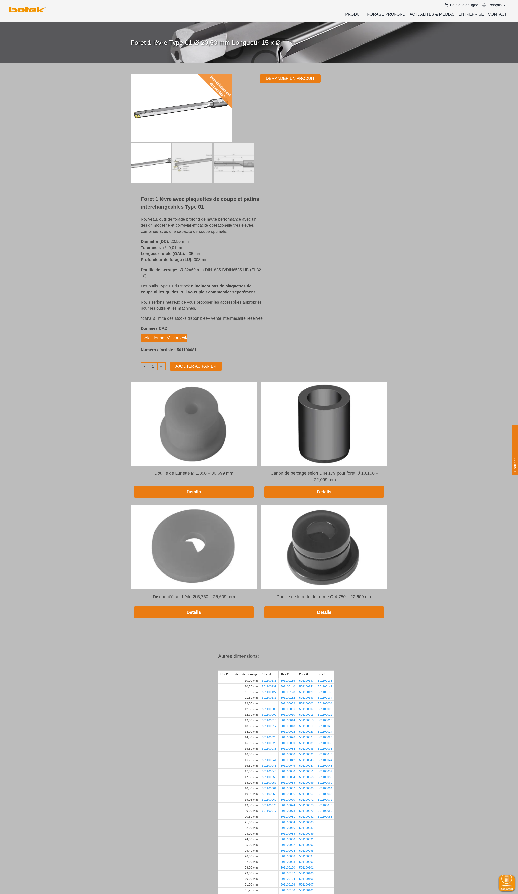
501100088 (288, 833)
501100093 (306, 844)
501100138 (325, 680)
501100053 (269, 777)
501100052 (325, 771)
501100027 (306, 737)
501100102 (288, 873)
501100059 (306, 782)
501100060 (325, 782)
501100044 (325, 760)
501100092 (288, 844)
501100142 (325, 686)
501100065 (269, 794)
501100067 (306, 794)
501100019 (306, 726)
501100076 (325, 805)
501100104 (288, 878)
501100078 (288, 811)
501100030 (288, 743)
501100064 (325, 788)
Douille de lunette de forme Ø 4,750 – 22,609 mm (324, 596)
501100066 (288, 794)
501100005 (269, 709)
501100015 (306, 720)
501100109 (306, 890)
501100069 (269, 799)
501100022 (288, 731)
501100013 (269, 720)
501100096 (288, 856)
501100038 (288, 754)
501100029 (269, 743)
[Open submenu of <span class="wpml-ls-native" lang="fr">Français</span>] (504, 5)
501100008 (325, 709)
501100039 (306, 754)
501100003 (306, 703)
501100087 (306, 827)
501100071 (306, 799)
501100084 (288, 822)
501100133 (306, 697)
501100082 (306, 816)
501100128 (288, 692)
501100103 (306, 873)
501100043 (306, 760)
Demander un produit (290, 78)
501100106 (288, 884)
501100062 (288, 788)
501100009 (269, 714)
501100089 (306, 833)
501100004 (325, 703)
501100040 (325, 754)
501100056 (325, 777)
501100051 (306, 771)
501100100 (288, 867)
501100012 (325, 714)
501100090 (288, 839)
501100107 (306, 884)
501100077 (269, 811)
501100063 (306, 788)
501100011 (306, 714)
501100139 (269, 686)
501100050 (288, 771)
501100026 (288, 737)
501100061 (269, 788)
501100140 (288, 686)
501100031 (306, 743)
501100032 (325, 743)
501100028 (325, 737)
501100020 (325, 726)
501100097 (306, 856)
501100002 (288, 703)
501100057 (269, 782)
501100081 (288, 816)
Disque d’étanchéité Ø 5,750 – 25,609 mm (194, 596)
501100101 (306, 867)
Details (194, 491)
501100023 (306, 731)
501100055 (306, 777)
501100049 (269, 771)
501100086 (288, 827)
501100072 (325, 799)
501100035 (306, 748)
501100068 (325, 794)
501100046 (288, 765)
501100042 (288, 760)
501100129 (306, 692)
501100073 (269, 805)
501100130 (325, 692)
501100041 (269, 760)
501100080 (325, 811)
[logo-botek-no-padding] (27, 8)
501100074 (288, 805)
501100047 (306, 765)
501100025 (269, 737)
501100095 (306, 850)
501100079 (306, 811)
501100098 (288, 861)
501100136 (288, 680)
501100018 (288, 726)
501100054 (288, 777)
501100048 (325, 765)
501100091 (306, 839)
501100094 (288, 850)
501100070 (288, 799)
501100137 (306, 680)
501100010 (288, 714)
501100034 (288, 748)
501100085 (306, 822)
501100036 (325, 748)
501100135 (269, 680)
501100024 (325, 731)
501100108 (288, 890)
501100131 (269, 697)
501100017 (269, 726)
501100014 (288, 720)
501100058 (288, 782)
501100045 (269, 765)
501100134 (325, 697)
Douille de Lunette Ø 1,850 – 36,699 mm (193, 473)
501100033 (269, 748)
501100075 (306, 805)
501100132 (288, 697)
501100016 (325, 720)
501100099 (306, 861)
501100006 (288, 709)
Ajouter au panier (195, 366)
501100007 (306, 709)
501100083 (325, 816)
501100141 (306, 686)
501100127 (269, 692)
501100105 (306, 878)
